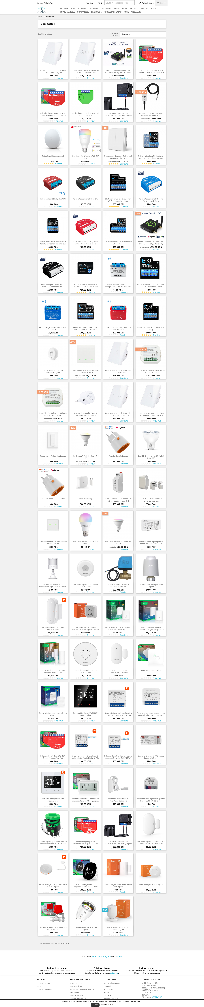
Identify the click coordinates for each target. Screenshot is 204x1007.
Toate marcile (67, 12)
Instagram (106, 956)
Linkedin (119, 956)
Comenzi (107, 986)
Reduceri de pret (43, 983)
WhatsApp (49, 3)
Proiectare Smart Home (116, 12)
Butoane (95, 8)
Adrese (106, 992)
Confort (143, 8)
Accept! (95, 1005)
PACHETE (64, 8)
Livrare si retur (76, 983)
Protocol (96, 12)
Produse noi (41, 986)
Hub (73, 8)
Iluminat (82, 8)
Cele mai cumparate (44, 989)
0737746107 (157, 997)
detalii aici (114, 973)
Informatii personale (112, 983)
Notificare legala (76, 986)
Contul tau (110, 979)
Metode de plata (76, 995)
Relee (124, 8)
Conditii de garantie (78, 998)
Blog (153, 8)
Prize (116, 8)
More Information (107, 1004)
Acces (133, 8)
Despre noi (74, 992)
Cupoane (107, 995)
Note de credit (109, 989)
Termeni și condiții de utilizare (82, 989)
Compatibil (83, 12)
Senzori (106, 8)
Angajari (136, 12)
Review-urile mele (111, 998)
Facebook (96, 956)
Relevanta (142, 34)
